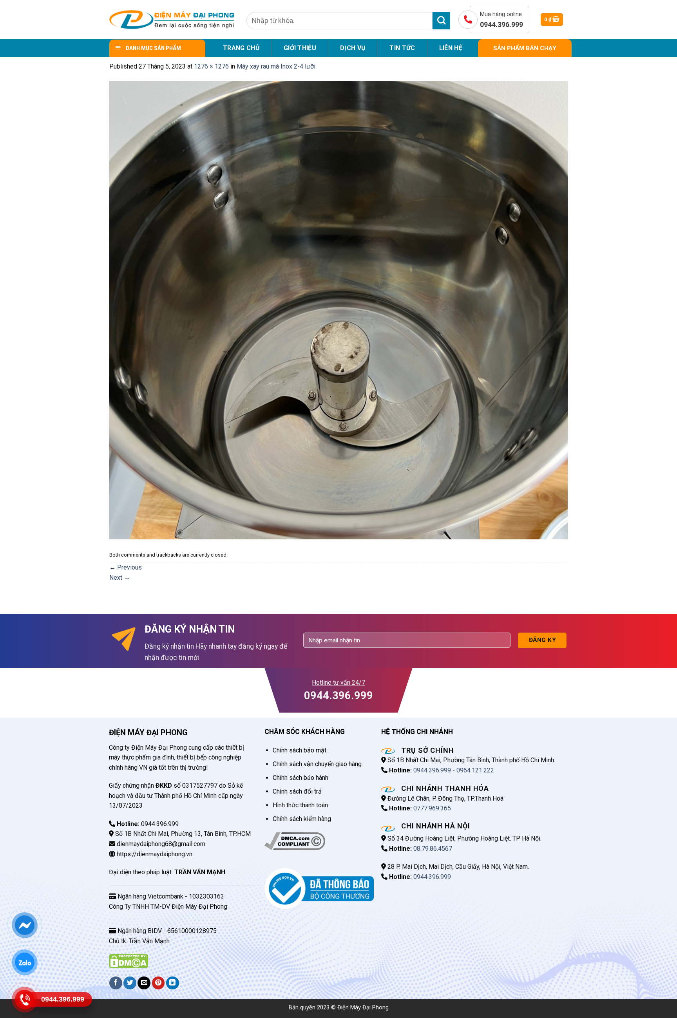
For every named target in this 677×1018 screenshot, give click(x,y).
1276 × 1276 (211, 66)
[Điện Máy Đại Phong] (172, 19)
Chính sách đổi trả (297, 791)
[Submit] (441, 20)
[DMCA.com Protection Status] (128, 960)
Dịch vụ (353, 48)
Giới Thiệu (300, 48)
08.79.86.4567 (432, 848)
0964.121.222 (475, 770)
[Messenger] (24, 925)
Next (119, 577)
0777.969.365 (432, 808)
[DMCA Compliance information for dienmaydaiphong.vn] (294, 840)
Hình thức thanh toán (300, 805)
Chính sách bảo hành (300, 777)
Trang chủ (241, 48)
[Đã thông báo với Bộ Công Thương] (319, 888)
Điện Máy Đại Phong (363, 1007)
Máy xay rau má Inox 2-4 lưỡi (276, 66)
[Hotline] (24, 1000)
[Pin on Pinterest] (158, 982)
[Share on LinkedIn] (172, 982)
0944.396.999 (432, 770)
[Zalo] (24, 962)
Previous (125, 567)
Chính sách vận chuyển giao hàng (317, 764)
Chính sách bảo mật (299, 750)
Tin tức (402, 48)
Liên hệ (450, 48)
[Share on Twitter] (129, 982)
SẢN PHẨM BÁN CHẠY (524, 48)
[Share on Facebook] (115, 982)
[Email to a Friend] (144, 982)
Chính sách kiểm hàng (302, 819)
